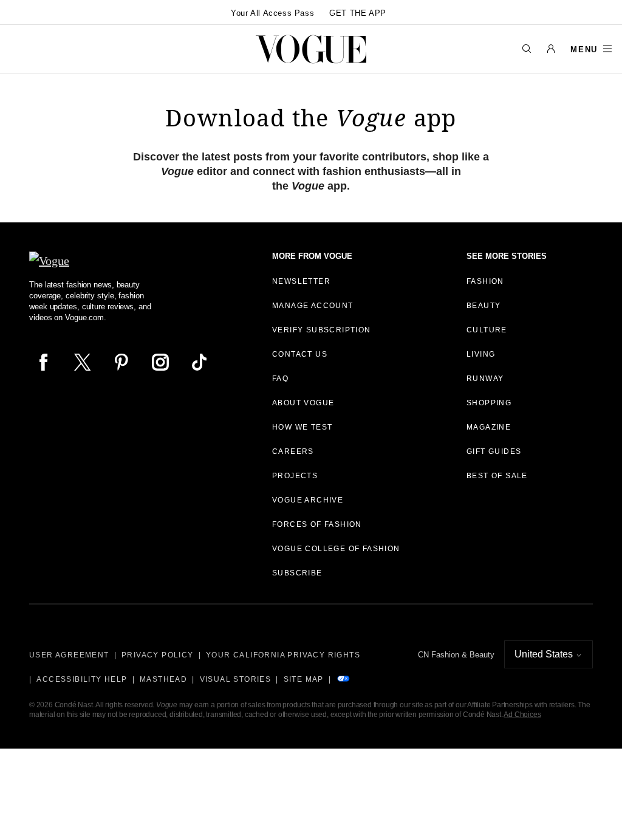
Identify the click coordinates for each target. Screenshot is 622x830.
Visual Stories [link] (236, 679)
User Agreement (69, 655)
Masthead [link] (163, 679)
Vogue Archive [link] (307, 500)
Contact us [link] (299, 354)
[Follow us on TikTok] (199, 362)
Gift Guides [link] (493, 451)
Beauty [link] (483, 305)
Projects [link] (295, 476)
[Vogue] (311, 49)
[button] (551, 49)
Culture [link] (486, 330)
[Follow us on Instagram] (160, 362)
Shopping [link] (488, 403)
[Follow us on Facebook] (43, 362)
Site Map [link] (304, 679)
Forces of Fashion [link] (317, 524)
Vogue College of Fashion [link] (336, 548)
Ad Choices (522, 714)
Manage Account (313, 305)
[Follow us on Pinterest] (121, 362)
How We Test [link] (302, 427)
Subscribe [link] (297, 573)
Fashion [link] (485, 281)
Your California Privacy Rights (283, 655)
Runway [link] (485, 378)
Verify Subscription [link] (321, 330)
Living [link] (480, 354)
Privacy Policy (157, 655)
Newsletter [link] (301, 281)
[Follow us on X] (82, 362)
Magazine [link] (488, 427)
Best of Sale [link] (497, 476)
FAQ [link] (280, 378)
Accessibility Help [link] (81, 679)
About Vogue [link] (303, 403)
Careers (293, 451)
